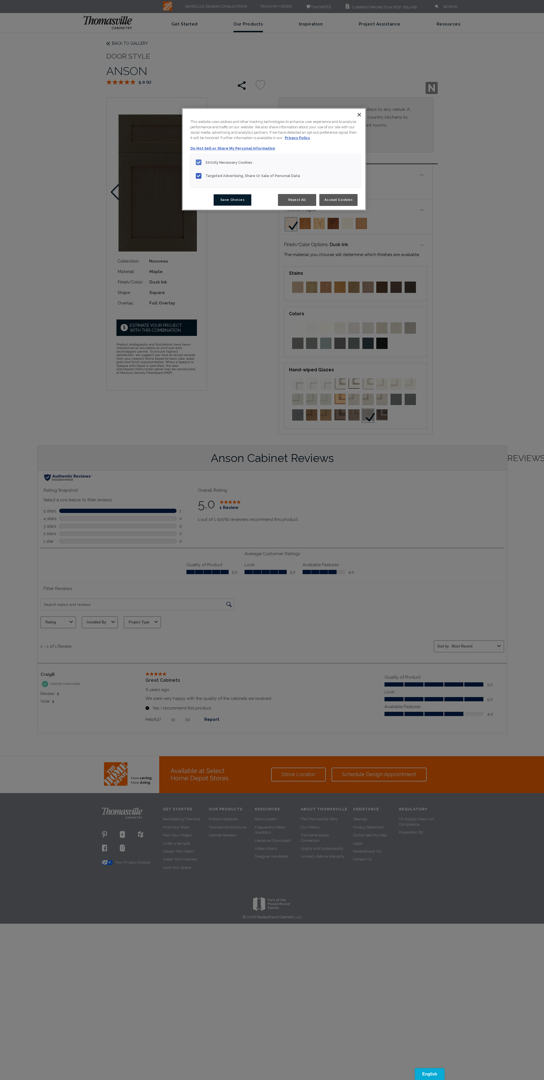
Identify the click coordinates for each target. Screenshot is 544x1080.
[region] (274, 159)
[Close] (359, 114)
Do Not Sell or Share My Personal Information (232, 148)
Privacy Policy (297, 138)
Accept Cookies (338, 200)
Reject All (297, 200)
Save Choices (232, 200)
